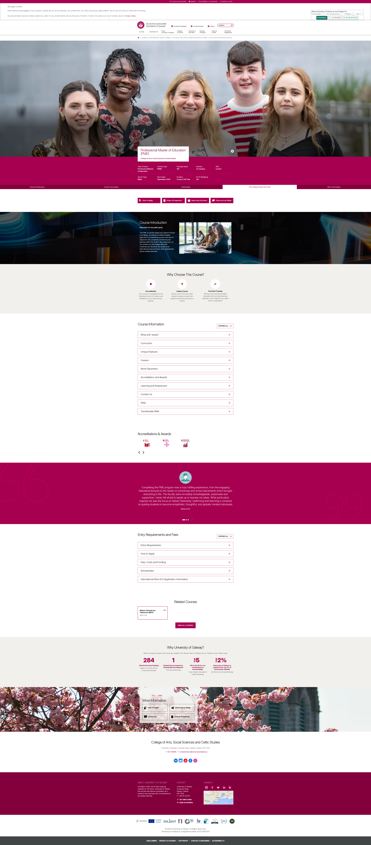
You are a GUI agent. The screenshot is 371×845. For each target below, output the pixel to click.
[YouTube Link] (218, 787)
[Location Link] (218, 803)
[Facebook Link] (212, 787)
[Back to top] (366, 840)
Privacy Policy (130, 16)
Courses (144, 37)
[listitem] (185, 99)
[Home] (138, 37)
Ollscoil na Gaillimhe (178, 1)
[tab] (183, 519)
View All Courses (185, 625)
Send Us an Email (186, 802)
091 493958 (171, 752)
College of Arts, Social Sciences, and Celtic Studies (189, 37)
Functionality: (316, 14)
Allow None (336, 17)
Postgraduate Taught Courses (159, 37)
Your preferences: (333, 14)
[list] (185, 99)
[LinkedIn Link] (224, 787)
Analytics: (347, 14)
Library (193, 1)
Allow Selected (351, 17)
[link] (148, 821)
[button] (139, 452)
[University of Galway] (151, 25)
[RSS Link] (230, 787)
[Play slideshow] (232, 151)
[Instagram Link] (206, 787)
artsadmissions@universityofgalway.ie (193, 752)
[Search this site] (231, 25)
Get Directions (185, 799)
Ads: (358, 14)
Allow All (322, 17)
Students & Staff (226, 1)
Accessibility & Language (208, 1)
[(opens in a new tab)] (149, 823)
